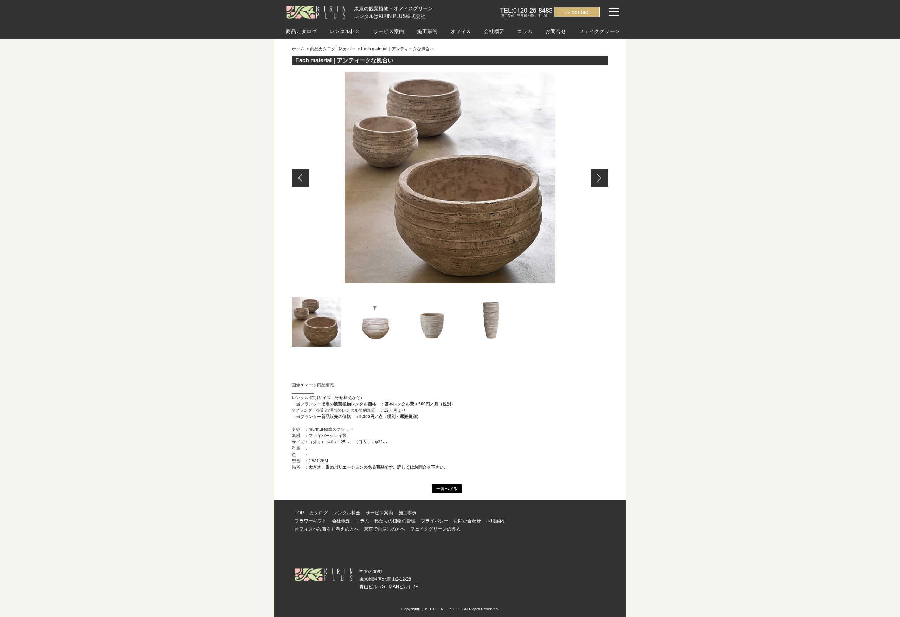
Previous (300, 178)
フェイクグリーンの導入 (435, 529)
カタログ (318, 512)
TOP (299, 512)
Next (599, 178)
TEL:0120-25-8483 (526, 9)
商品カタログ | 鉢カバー (332, 48)
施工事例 (427, 31)
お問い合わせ (467, 520)
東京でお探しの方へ (384, 529)
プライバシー (434, 520)
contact (581, 12)
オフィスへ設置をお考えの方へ (327, 529)
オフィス (460, 31)
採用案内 (495, 520)
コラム (525, 31)
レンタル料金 (344, 31)
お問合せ (555, 31)
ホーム (298, 48)
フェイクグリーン (599, 31)
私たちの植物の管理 (395, 520)
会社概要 (494, 31)
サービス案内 (388, 31)
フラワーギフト (311, 520)
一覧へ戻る (446, 488)
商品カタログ (301, 31)
